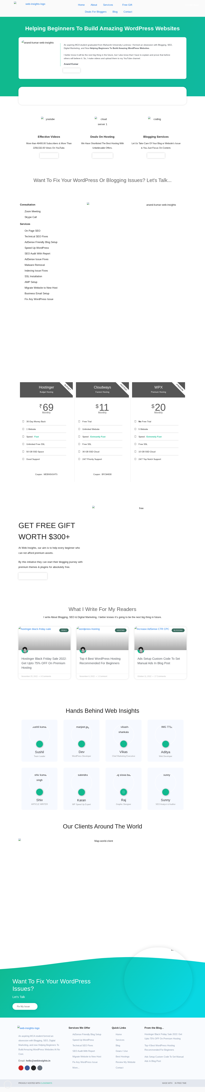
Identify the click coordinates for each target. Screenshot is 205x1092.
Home (81, 4)
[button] (25, 96)
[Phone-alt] (39, 1067)
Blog (115, 11)
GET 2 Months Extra (158, 468)
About (94, 4)
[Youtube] (20, 1067)
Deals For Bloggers (96, 11)
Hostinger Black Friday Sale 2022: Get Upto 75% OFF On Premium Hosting (44, 663)
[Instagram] (33, 1067)
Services (108, 4)
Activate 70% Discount (46, 468)
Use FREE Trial (102, 468)
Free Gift (126, 4)
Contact (128, 11)
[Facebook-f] (27, 1067)
